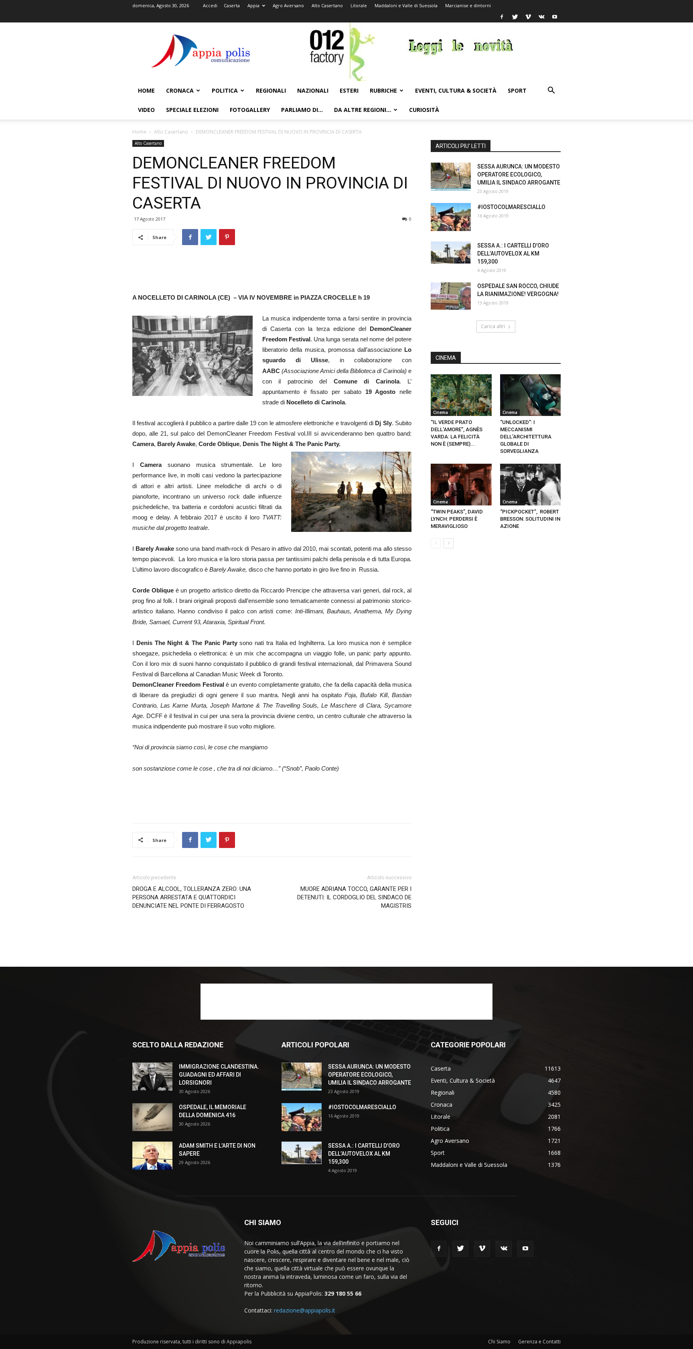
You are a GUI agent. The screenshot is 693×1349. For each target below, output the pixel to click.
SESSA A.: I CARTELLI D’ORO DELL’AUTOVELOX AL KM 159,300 (513, 253)
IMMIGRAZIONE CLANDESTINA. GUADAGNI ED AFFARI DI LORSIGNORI (219, 1074)
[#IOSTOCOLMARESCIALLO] (451, 217)
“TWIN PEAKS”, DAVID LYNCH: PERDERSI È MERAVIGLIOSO (457, 519)
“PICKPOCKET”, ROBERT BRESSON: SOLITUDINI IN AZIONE (530, 519)
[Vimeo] (528, 16)
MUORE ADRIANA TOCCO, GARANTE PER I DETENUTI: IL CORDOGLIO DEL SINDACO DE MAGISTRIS (354, 897)
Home (146, 90)
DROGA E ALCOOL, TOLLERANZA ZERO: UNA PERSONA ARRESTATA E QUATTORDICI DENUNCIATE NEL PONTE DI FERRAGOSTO (191, 897)
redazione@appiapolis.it (304, 1310)
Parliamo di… (302, 110)
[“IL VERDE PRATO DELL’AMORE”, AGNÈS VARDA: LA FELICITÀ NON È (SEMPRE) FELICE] (461, 395)
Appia (253, 5)
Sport (517, 90)
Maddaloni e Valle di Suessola (406, 5)
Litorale (359, 5)
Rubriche (383, 90)
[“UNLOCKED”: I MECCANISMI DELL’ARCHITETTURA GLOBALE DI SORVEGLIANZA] (530, 395)
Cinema (440, 412)
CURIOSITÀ (424, 110)
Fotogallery (250, 110)
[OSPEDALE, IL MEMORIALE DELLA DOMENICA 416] (152, 1117)
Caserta (232, 5)
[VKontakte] (541, 16)
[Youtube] (555, 16)
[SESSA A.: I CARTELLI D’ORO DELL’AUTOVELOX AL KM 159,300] (451, 252)
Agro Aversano (288, 5)
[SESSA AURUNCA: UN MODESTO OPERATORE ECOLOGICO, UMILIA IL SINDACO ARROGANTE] (451, 176)
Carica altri (493, 326)
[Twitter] (515, 16)
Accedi (210, 5)
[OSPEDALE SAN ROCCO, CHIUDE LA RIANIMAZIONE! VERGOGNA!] (451, 296)
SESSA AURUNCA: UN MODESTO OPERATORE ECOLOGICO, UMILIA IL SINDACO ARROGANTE (518, 174)
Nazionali (312, 90)
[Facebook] (502, 16)
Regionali (271, 90)
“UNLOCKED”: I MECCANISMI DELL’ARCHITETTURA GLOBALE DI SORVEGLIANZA (525, 436)
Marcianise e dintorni (468, 5)
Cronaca (180, 90)
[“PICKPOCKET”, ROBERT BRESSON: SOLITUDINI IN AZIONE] (530, 484)
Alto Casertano (327, 5)
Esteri (349, 90)
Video (146, 110)
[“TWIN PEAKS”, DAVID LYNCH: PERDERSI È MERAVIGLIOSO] (461, 484)
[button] (551, 91)
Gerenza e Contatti (539, 1341)
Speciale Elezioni (192, 110)
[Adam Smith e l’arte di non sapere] (152, 1156)
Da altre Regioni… (362, 110)
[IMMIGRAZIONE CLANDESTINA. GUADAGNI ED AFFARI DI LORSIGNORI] (152, 1077)
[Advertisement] (272, 272)
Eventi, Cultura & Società (455, 90)
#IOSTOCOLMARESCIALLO (511, 207)
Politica (225, 90)
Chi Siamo (499, 1341)
